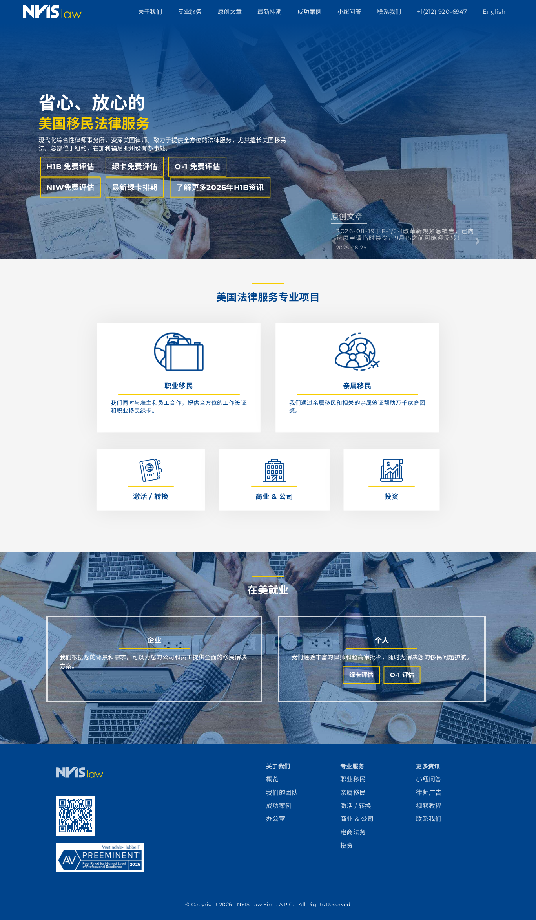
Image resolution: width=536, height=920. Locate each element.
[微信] (79, 815)
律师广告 (429, 792)
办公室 (275, 819)
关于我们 (150, 11)
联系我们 (389, 11)
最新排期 (269, 11)
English (494, 11)
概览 (272, 779)
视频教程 (429, 806)
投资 (346, 845)
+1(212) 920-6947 (442, 11)
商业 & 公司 (357, 819)
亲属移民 (353, 792)
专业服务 (190, 11)
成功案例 (309, 11)
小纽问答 (349, 11)
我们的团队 (282, 792)
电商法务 (353, 832)
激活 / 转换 (356, 806)
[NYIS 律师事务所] (79, 775)
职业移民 (353, 779)
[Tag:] (469, 246)
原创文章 (230, 11)
